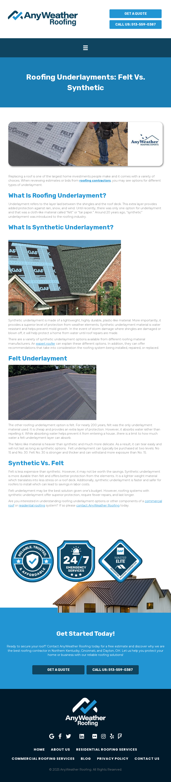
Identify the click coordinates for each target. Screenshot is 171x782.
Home (39, 749)
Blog (86, 758)
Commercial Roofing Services (43, 758)
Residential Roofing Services (106, 749)
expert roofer (45, 344)
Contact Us (147, 758)
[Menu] (85, 47)
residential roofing (32, 505)
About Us (60, 749)
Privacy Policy (112, 758)
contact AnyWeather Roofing (97, 505)
